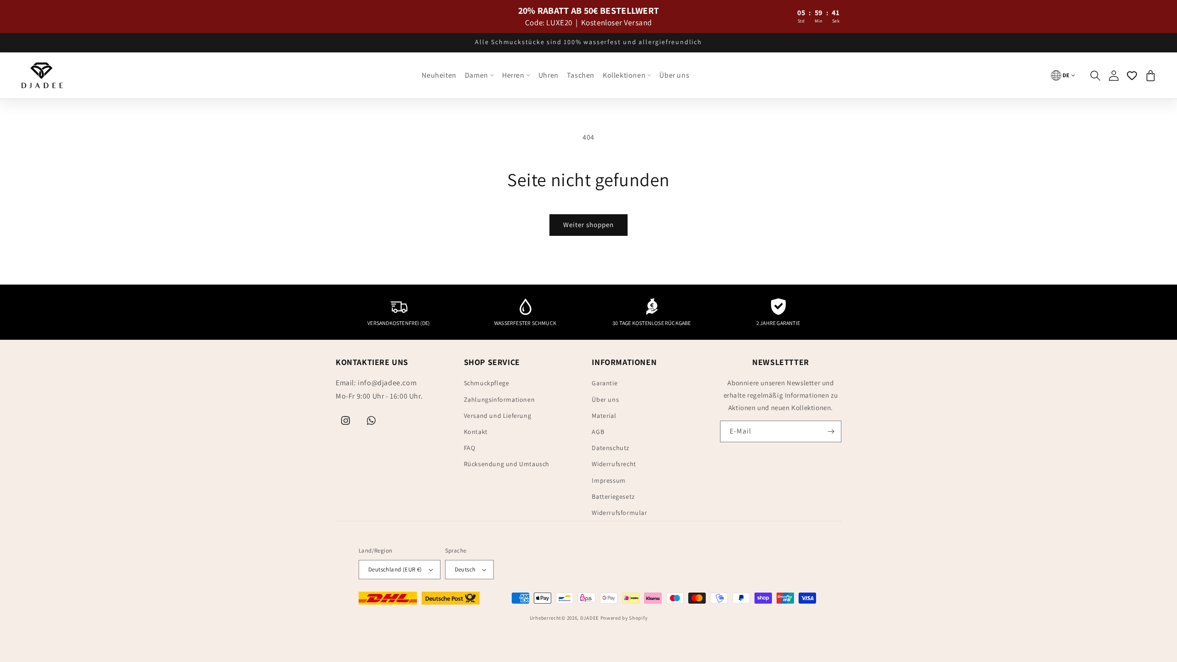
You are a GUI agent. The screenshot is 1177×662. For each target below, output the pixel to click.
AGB (598, 432)
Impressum (608, 480)
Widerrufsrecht (614, 464)
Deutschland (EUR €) (395, 569)
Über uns (605, 399)
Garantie (604, 383)
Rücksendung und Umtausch (506, 464)
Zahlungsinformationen (499, 399)
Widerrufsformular (619, 512)
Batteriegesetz (613, 496)
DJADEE (589, 618)
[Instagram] (346, 421)
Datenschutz (610, 448)
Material (604, 415)
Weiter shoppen (588, 224)
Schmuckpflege (486, 383)
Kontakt (476, 432)
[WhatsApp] (371, 421)
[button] (479, 75)
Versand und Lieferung (497, 415)
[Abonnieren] (831, 431)
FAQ (469, 448)
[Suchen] (1095, 75)
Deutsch (465, 569)
